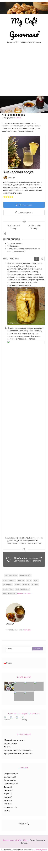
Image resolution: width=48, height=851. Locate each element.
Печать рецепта (25, 205)
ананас (29, 580)
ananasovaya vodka (11, 575)
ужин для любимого (9, 593)
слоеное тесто (9, 807)
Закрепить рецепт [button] (25, 212)
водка (36, 580)
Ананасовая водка (13, 114)
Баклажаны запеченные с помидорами (18, 750)
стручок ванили (8, 589)
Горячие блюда (9, 784)
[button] (4, 197)
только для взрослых (22, 589)
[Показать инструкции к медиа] (36, 259)
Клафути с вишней (10, 743)
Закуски (6, 794)
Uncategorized (9, 777)
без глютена (8, 780)
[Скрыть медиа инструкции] (42, 259)
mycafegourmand (25, 575)
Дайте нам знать (21, 561)
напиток (26, 584)
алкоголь (21, 580)
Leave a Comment (24, 593)
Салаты (6, 804)
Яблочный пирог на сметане (14, 740)
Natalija (18, 118)
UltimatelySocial (40, 849)
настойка (35, 584)
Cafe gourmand (9, 773)
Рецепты (7, 800)
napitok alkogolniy (9, 580)
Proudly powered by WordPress (15, 840)
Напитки (27, 630)
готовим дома (7, 584)
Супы (6, 810)
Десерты (7, 787)
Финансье (7, 747)
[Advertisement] (24, 70)
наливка (17, 584)
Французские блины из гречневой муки (18, 753)
